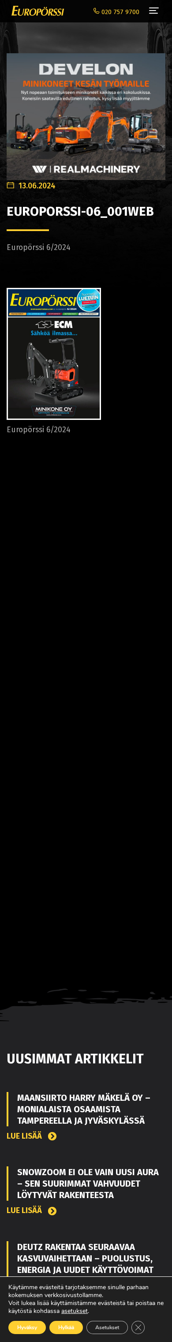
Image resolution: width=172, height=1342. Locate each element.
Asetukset (107, 1327)
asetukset (74, 1311)
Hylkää (66, 1327)
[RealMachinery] (86, 112)
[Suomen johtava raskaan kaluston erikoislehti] (35, 11)
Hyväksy (27, 1327)
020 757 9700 (119, 12)
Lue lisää (25, 1136)
